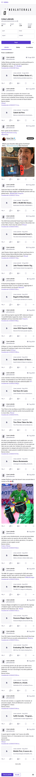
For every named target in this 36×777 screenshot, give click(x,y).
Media (18, 47)
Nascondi (30, 138)
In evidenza (29, 47)
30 (2, 25)
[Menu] (33, 42)
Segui (16, 42)
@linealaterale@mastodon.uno (9, 21)
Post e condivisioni (7, 52)
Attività (6, 47)
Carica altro (18, 764)
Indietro (6, 2)
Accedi (17, 774)
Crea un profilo (7, 774)
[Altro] (34, 83)
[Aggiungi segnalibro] (26, 83)
